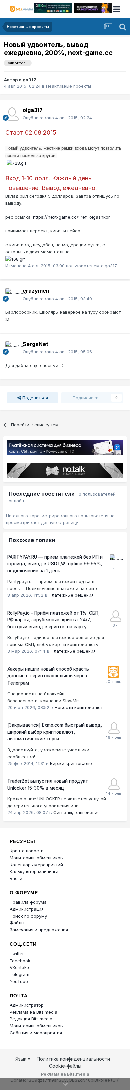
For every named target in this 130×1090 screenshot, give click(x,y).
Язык (21, 1059)
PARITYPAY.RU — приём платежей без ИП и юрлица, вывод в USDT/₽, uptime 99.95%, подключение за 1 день (55, 563)
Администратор (27, 1005)
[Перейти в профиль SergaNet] (12, 348)
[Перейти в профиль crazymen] (12, 295)
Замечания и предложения (39, 929)
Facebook (20, 960)
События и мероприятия (36, 1032)
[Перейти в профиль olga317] (12, 114)
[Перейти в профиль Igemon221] (114, 728)
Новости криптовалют (79, 707)
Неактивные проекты (68, 86)
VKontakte (20, 967)
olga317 (27, 79)
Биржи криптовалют (72, 763)
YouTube (19, 981)
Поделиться (34, 397)
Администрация (27, 909)
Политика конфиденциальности (73, 1059)
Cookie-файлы (65, 1066)
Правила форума (28, 902)
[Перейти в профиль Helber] (115, 560)
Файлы (17, 922)
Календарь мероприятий (36, 864)
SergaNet (35, 344)
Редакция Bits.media (31, 1018)
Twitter (17, 953)
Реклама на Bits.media (33, 1012)
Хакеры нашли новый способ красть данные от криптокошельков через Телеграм (48, 676)
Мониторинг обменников (36, 857)
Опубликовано (57, 117)
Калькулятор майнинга (34, 871)
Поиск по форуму (28, 916)
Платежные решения (71, 595)
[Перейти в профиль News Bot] (113, 672)
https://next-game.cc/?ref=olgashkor (71, 217)
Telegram (19, 974)
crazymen (36, 290)
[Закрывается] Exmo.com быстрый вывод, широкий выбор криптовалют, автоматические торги (54, 731)
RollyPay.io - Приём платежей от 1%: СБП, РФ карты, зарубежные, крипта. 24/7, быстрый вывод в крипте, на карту (53, 619)
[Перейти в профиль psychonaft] (115, 616)
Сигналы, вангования (76, 812)
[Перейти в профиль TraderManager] (114, 784)
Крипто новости (27, 850)
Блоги (16, 878)
